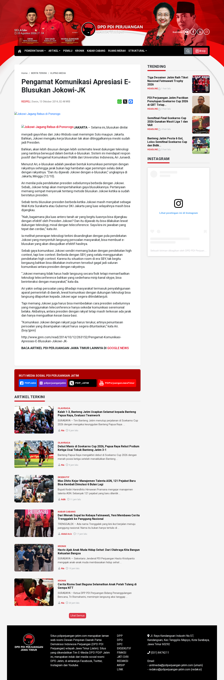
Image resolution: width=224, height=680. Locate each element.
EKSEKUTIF (63, 477)
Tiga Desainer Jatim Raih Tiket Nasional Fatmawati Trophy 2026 (167, 81)
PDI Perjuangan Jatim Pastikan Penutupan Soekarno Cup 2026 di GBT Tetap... (167, 101)
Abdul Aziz (66, 534)
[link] (37, 114)
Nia (62, 430)
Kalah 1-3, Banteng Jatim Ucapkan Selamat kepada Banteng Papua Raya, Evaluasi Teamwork (97, 413)
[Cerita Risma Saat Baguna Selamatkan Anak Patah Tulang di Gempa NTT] (34, 592)
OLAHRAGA (64, 408)
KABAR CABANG (67, 511)
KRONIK (62, 546)
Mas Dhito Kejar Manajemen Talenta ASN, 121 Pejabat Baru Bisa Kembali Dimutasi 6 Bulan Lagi (97, 482)
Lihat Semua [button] (78, 615)
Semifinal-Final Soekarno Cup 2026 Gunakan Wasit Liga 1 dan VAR (167, 121)
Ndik (63, 499)
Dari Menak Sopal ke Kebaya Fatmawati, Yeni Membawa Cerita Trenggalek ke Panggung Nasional (99, 517)
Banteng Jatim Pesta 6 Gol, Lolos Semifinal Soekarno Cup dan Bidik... (167, 142)
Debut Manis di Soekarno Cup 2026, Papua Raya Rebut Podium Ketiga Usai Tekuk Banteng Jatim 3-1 (98, 448)
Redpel (25, 101)
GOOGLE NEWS (118, 348)
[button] (200, 51)
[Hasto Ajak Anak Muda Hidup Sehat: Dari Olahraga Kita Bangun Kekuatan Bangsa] (34, 557)
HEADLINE (152, 88)
